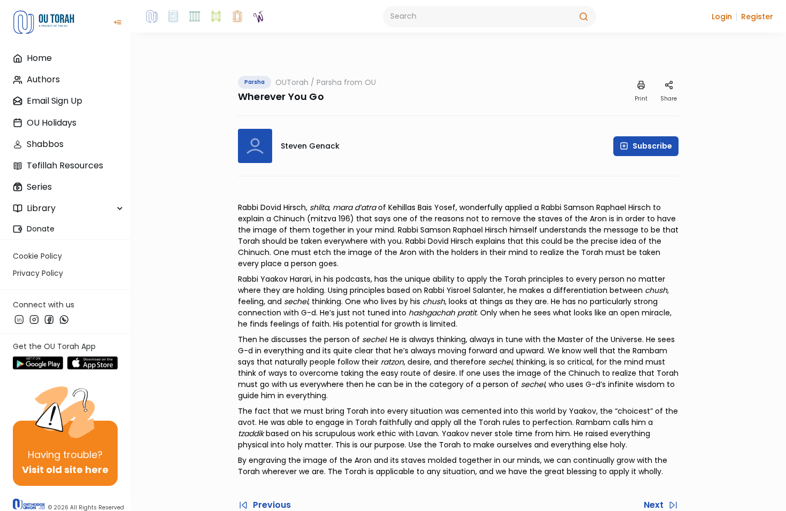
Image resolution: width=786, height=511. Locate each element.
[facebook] (49, 319)
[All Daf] (237, 16)
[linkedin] (19, 319)
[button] (722, 16)
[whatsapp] (64, 319)
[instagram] (34, 319)
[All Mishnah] (173, 16)
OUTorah (292, 82)
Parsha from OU (346, 82)
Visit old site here (65, 469)
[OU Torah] (151, 16)
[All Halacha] (194, 16)
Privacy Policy (38, 273)
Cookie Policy (37, 256)
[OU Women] (258, 16)
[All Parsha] (216, 16)
